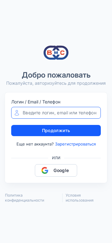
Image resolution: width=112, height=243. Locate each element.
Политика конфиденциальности (24, 197)
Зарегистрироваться (75, 143)
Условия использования (80, 197)
